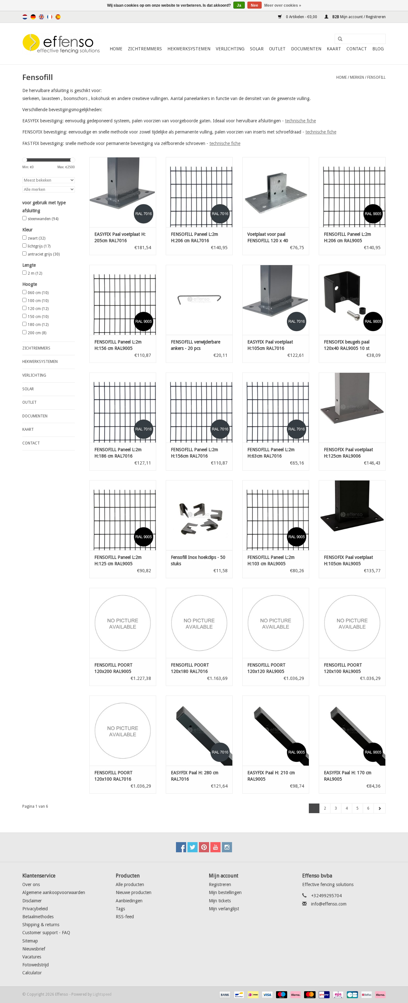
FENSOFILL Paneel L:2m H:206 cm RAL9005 (347, 237)
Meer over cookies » (282, 5)
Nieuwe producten (133, 892)
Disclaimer (32, 900)
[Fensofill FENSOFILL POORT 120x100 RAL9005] (352, 623)
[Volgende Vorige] (379, 808)
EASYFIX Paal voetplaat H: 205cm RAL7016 (120, 237)
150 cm (38, 316)
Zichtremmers (145, 48)
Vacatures (31, 956)
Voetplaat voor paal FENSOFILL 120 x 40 (267, 237)
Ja (239, 5)
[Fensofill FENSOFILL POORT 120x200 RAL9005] (122, 623)
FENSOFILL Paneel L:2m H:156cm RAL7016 (194, 452)
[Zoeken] (338, 39)
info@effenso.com (328, 903)
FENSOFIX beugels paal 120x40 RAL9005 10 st (346, 345)
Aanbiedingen (129, 900)
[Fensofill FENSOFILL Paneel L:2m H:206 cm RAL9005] (352, 192)
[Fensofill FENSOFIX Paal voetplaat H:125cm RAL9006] (352, 407)
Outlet (277, 48)
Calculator (32, 972)
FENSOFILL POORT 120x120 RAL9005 (266, 668)
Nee (254, 5)
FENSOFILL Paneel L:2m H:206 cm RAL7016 (194, 237)
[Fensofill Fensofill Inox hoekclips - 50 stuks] (199, 515)
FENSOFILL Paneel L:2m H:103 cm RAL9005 (271, 560)
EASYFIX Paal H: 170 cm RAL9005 (347, 776)
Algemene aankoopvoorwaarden (53, 892)
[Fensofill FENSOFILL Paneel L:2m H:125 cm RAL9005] (122, 515)
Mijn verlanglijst (224, 908)
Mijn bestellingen (225, 892)
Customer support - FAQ (46, 932)
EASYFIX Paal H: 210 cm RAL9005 (271, 776)
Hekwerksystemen (188, 48)
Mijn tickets (220, 900)
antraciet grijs (44, 254)
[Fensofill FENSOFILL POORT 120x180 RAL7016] (199, 623)
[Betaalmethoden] (224, 994)
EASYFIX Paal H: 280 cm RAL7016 (194, 776)
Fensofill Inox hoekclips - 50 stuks (198, 560)
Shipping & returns (40, 924)
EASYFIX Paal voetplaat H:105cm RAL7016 (270, 345)
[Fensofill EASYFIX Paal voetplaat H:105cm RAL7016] (275, 300)
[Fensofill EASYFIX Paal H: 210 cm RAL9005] (275, 731)
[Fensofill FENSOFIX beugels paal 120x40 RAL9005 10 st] (352, 300)
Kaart (334, 48)
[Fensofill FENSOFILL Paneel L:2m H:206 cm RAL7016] (199, 192)
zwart (36, 238)
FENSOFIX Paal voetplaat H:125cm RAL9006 (348, 452)
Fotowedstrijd (35, 964)
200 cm (37, 333)
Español (58, 16)
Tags (120, 908)
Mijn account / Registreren (359, 17)
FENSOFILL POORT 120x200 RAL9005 (113, 668)
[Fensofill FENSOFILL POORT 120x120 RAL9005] (275, 623)
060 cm (38, 293)
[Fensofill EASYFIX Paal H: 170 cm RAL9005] (352, 731)
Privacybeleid (35, 908)
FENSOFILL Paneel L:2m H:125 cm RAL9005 (118, 560)
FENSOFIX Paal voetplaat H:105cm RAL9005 (348, 560)
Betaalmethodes (38, 916)
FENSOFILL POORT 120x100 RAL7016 (113, 776)
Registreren (220, 884)
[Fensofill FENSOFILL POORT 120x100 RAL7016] (122, 731)
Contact (356, 48)
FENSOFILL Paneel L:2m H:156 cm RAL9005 (118, 345)
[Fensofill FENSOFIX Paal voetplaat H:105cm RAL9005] (352, 515)
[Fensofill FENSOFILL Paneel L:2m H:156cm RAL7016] (199, 407)
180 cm (38, 324)
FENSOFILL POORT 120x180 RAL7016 (190, 668)
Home (116, 48)
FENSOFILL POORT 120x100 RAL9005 (343, 668)
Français (49, 16)
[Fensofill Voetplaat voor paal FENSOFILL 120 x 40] (275, 192)
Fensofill (376, 77)
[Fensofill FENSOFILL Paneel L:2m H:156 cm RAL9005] (122, 300)
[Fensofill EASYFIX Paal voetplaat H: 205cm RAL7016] (122, 192)
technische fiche (300, 120)
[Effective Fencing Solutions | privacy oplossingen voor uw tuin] (61, 43)
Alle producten (130, 884)
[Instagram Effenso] (227, 847)
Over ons (31, 884)
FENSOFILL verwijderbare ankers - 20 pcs (195, 345)
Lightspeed (102, 994)
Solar (257, 48)
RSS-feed (125, 916)
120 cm (38, 309)
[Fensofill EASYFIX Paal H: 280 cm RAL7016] (199, 731)
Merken (357, 77)
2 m (35, 273)
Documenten (306, 48)
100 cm (38, 301)
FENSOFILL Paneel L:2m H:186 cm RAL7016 (118, 452)
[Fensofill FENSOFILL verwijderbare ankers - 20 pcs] (199, 300)
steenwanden (43, 219)
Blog (378, 48)
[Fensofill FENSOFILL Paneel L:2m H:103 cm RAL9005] (275, 515)
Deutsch (33, 16)
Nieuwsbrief (33, 948)
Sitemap (30, 940)
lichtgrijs (39, 246)
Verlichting (230, 48)
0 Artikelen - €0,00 (301, 17)
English (41, 16)
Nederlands (24, 16)
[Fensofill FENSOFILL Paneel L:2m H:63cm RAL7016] (275, 407)
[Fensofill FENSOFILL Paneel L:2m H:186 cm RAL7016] (122, 407)
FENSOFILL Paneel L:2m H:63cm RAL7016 (271, 452)
